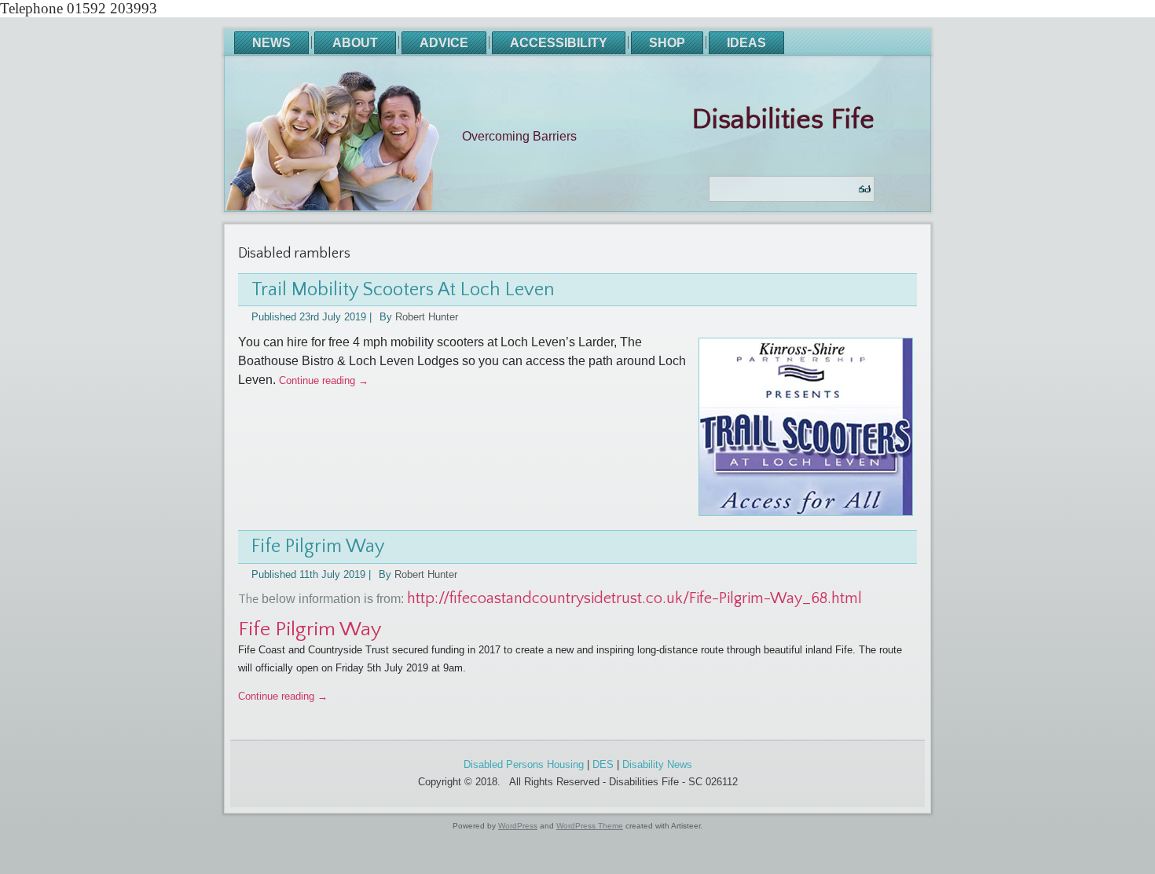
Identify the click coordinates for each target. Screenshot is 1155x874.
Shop (667, 42)
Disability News (657, 764)
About (355, 42)
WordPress (517, 825)
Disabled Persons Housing (524, 764)
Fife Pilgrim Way (317, 546)
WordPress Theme (589, 825)
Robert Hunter (426, 317)
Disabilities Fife (782, 119)
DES (603, 764)
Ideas (746, 42)
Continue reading (323, 380)
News (271, 42)
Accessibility (558, 42)
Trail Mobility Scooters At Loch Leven (403, 290)
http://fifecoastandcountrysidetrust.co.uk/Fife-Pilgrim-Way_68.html (634, 598)
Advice (444, 42)
